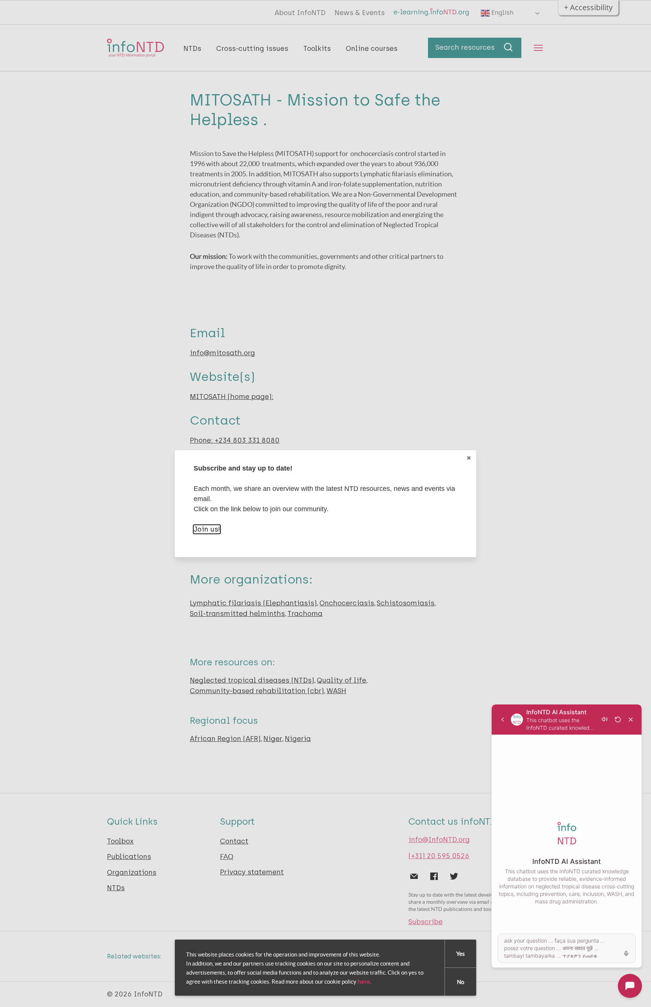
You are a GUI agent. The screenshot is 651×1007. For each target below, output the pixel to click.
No (460, 982)
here (364, 981)
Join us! (207, 529)
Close (468, 457)
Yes (460, 953)
